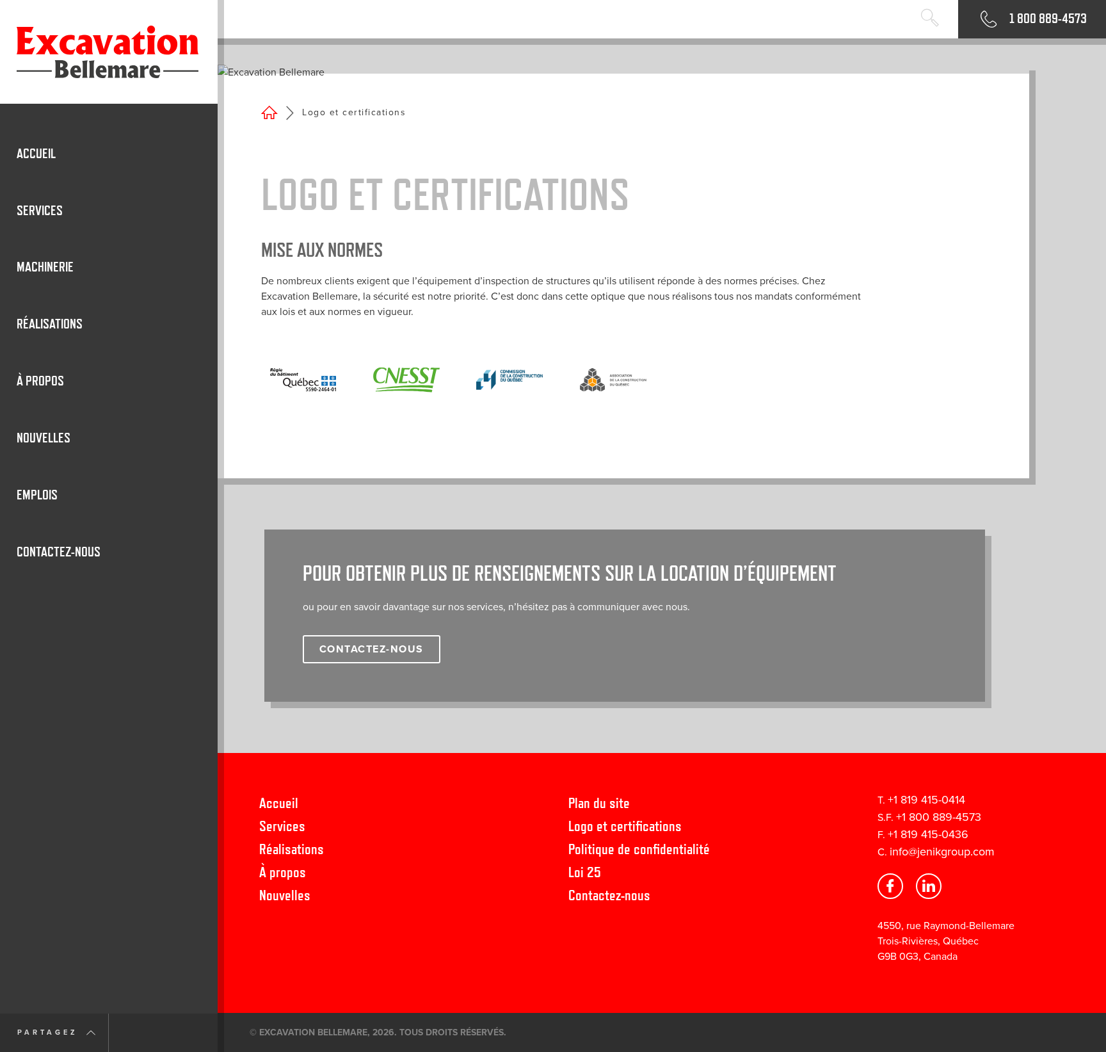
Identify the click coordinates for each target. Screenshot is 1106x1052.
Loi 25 (584, 871)
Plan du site (599, 802)
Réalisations (291, 848)
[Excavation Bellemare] (109, 52)
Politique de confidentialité (639, 848)
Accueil (278, 802)
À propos (282, 871)
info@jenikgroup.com (942, 852)
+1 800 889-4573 (938, 817)
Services (282, 825)
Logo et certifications (625, 825)
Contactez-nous (609, 895)
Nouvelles (284, 895)
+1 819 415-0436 (928, 834)
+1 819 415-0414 (926, 800)
